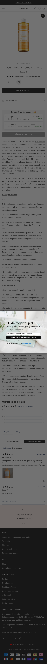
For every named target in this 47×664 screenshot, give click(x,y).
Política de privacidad (26, 343)
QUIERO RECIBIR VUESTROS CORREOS (23, 337)
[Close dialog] (45, 312)
